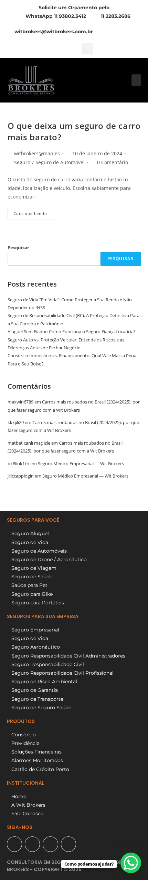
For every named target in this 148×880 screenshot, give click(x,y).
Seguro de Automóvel (60, 162)
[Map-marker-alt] (14, 844)
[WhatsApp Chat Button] (130, 863)
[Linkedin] (68, 844)
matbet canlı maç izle (29, 443)
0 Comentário (112, 162)
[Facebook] (32, 844)
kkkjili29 (16, 422)
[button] (87, 49)
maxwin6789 (20, 402)
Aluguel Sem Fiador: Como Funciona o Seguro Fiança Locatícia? (72, 331)
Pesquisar (18, 247)
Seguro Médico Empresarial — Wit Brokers (81, 463)
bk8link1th (18, 463)
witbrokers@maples (37, 153)
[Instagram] (50, 844)
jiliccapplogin (21, 476)
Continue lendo (36, 212)
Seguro (22, 162)
